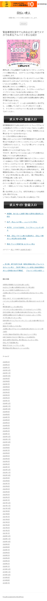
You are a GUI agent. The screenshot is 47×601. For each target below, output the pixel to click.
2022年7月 (6, 483)
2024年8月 (6, 414)
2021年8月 (6, 514)
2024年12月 (6, 403)
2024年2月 (6, 431)
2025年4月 (6, 392)
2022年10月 (6, 475)
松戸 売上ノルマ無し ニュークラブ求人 (22, 222)
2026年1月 (6, 367)
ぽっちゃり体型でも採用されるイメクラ (16, 290)
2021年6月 (6, 519)
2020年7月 (6, 550)
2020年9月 (6, 544)
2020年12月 (6, 536)
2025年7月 (6, 384)
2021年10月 (6, 508)
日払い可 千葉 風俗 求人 (11, 343)
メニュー (23, 23)
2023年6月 (6, 453)
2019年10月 (6, 575)
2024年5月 (6, 423)
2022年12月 (6, 470)
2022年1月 (6, 500)
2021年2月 (6, 530)
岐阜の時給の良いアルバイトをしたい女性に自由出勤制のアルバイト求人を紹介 (34, 267)
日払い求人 (23, 13)
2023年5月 (6, 456)
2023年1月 (6, 467)
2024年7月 (6, 417)
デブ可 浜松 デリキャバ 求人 (12, 318)
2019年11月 (6, 572)
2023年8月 (6, 448)
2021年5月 (6, 522)
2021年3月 (6, 528)
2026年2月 (6, 365)
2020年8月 (6, 547)
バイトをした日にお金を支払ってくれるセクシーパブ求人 (22, 309)
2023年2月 (6, 464)
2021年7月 (6, 517)
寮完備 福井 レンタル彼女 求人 (13, 307)
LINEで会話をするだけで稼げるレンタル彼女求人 (19, 337)
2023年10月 (6, 442)
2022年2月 (6, 497)
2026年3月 (6, 362)
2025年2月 (6, 398)
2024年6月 (6, 420)
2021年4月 (6, 525)
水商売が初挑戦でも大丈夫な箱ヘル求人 (16, 285)
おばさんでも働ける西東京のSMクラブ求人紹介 (19, 287)
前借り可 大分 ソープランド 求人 (14, 345)
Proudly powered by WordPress (13, 597)
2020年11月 (6, 539)
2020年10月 (6, 541)
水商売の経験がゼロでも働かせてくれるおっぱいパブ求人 (22, 315)
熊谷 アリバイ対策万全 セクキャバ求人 (21, 244)
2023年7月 (6, 450)
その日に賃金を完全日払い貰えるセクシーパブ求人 (20, 334)
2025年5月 (6, 390)
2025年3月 (6, 395)
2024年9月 (6, 412)
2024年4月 (6, 425)
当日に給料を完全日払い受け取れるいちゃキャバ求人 (20, 340)
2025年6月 (6, 387)
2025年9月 (6, 378)
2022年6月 (6, 486)
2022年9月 (6, 478)
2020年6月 (6, 553)
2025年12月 (6, 370)
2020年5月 (6, 555)
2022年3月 (6, 494)
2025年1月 (6, 401)
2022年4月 (6, 492)
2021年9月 (6, 511)
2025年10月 (6, 376)
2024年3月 (6, 428)
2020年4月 (6, 558)
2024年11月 (6, 406)
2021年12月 (6, 503)
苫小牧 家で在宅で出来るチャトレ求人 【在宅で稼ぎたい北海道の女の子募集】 (13, 267)
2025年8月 (6, 381)
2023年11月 (6, 439)
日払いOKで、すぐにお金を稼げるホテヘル (17, 298)
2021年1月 (6, 533)
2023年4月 (6, 459)
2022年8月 (6, 481)
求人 (12, 250)
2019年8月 (6, 580)
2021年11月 (6, 506)
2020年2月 (6, 564)
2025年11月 (6, 373)
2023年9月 (6, 445)
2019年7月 (6, 583)
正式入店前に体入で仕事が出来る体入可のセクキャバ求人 (22, 312)
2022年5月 (6, 489)
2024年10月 (6, 409)
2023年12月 (6, 436)
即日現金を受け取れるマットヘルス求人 (16, 348)
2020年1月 (6, 566)
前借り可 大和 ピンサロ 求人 (12, 326)
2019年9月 (6, 577)
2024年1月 (6, 434)
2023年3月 (6, 461)
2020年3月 (6, 561)
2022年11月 (6, 472)
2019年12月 (6, 569)
